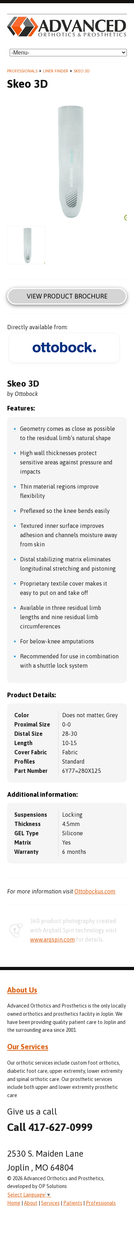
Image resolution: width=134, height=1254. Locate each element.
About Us (22, 989)
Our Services (27, 1046)
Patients (72, 1203)
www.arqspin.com (52, 939)
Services (50, 1203)
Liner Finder (55, 70)
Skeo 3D (82, 70)
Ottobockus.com (94, 891)
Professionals (22, 70)
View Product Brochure (67, 296)
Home (13, 1203)
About (31, 1203)
